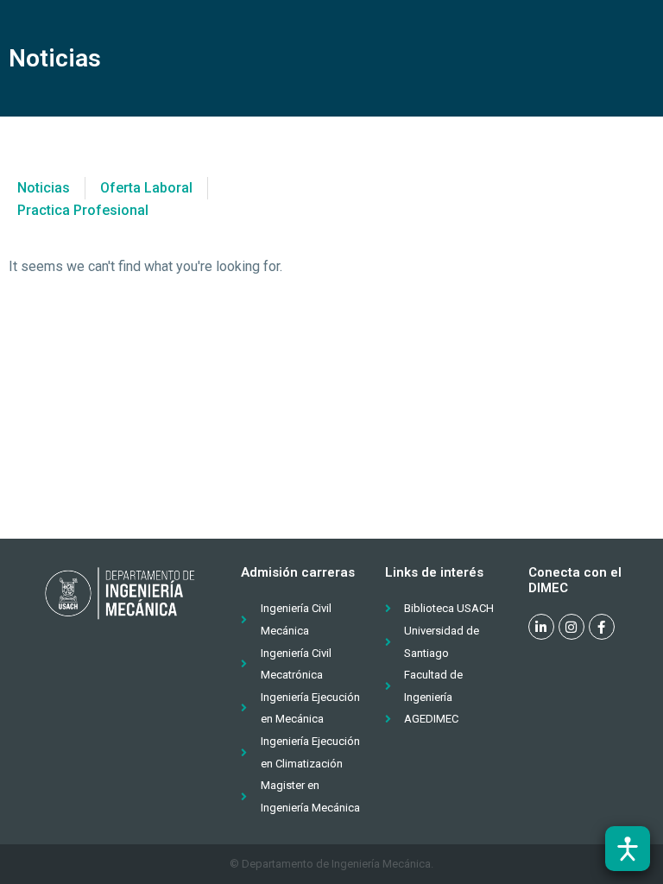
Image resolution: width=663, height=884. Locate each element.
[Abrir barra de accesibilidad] (627, 848)
